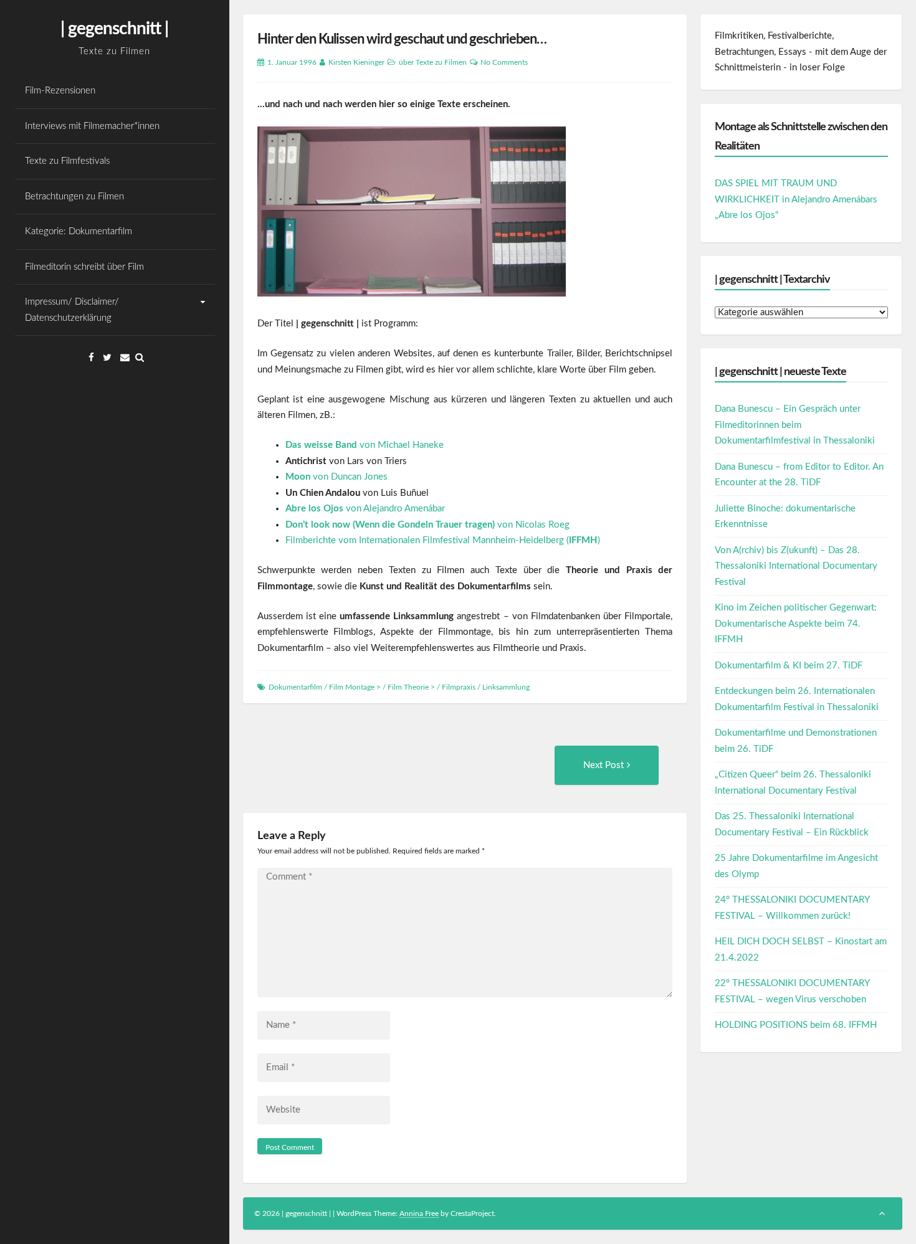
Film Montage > (355, 687)
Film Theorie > (411, 687)
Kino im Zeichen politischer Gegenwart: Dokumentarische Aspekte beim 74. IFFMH (796, 623)
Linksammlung (506, 687)
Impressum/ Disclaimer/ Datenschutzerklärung (72, 310)
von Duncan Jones (336, 477)
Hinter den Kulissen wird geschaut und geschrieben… (401, 39)
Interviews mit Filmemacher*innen (92, 126)
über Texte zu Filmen (433, 62)
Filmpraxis (458, 687)
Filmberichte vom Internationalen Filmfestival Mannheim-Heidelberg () (442, 540)
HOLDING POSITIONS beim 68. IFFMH (796, 1025)
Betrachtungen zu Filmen (74, 196)
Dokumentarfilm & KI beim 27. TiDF (788, 665)
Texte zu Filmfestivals (67, 161)
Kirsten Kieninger (356, 62)
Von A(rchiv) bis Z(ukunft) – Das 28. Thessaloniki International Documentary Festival (796, 566)
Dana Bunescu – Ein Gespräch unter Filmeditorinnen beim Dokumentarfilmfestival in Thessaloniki (795, 424)
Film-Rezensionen (60, 90)
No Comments (504, 62)
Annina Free (419, 1213)
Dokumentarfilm (295, 687)
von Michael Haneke (364, 445)
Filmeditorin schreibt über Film (84, 267)
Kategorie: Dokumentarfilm (78, 231)
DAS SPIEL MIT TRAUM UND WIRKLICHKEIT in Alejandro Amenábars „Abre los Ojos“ (796, 199)
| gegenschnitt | (114, 28)
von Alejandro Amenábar (365, 508)
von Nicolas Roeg (427, 524)
